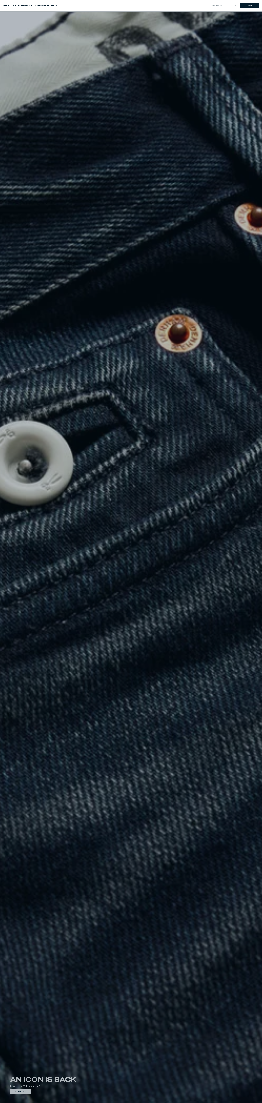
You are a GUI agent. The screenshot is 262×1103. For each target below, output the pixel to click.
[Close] (131, 551)
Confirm (249, 5)
